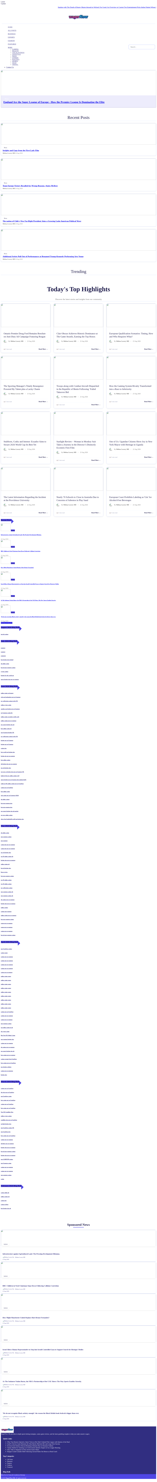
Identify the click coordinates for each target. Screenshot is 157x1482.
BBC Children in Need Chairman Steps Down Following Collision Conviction (20, 551)
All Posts (10, 1459)
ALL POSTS (12, 30)
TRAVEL (15, 64)
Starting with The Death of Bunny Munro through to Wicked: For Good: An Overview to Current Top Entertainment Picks (86, 7)
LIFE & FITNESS (18, 52)
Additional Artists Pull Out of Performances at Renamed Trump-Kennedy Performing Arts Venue (43, 256)
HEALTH (15, 51)
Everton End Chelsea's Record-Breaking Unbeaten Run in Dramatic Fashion (30, 1446)
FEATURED (12, 44)
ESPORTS (11, 37)
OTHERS (15, 58)
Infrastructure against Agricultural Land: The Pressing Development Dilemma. (21, 534)
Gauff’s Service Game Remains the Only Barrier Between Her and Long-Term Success (33, 1444)
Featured (9, 1467)
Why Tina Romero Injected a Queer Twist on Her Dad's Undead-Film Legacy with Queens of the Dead (38, 1442)
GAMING (15, 49)
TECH (14, 63)
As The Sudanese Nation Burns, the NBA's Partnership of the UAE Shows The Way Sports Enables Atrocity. (28, 600)
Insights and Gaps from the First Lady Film (21, 150)
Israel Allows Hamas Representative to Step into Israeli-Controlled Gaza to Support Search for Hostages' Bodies (30, 584)
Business (9, 1461)
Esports (9, 1463)
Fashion (9, 1465)
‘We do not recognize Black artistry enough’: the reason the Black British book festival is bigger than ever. (28, 616)
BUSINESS (11, 34)
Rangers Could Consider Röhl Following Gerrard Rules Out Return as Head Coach (32, 1451)
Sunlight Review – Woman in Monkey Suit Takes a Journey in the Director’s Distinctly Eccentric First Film (76, 444)
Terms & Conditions (14, 1475)
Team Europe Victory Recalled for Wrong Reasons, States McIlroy (30, 186)
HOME (10, 27)
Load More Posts (6, 623)
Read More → (43, 349)
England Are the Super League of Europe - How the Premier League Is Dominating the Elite (54, 102)
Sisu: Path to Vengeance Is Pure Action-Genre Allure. (23, 1449)
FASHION (11, 41)
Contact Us (10, 67)
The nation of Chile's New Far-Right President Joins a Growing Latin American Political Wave (42, 221)
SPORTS (15, 61)
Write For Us (4, 1475)
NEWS (14, 56)
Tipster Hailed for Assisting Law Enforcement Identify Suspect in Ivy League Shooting (33, 1448)
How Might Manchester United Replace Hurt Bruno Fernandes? (17, 567)
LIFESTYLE (16, 54)
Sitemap (22, 1475)
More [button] (10, 47)
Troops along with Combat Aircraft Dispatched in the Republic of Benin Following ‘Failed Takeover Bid (77, 389)
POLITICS (15, 59)
